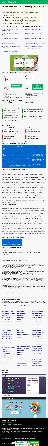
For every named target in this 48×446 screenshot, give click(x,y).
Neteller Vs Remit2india (21, 363)
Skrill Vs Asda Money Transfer (23, 348)
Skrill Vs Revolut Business (7, 364)
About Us (4, 424)
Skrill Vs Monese (20, 328)
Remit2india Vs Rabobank (37, 365)
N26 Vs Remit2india (36, 344)
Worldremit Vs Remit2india (37, 319)
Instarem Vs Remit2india (6, 330)
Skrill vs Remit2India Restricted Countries (11, 41)
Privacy (20, 424)
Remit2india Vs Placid (36, 359)
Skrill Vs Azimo (20, 330)
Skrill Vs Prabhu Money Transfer (23, 346)
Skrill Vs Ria (19, 319)
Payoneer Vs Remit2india (37, 328)
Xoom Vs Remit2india (6, 351)
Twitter (9, 424)
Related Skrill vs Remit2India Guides (33, 48)
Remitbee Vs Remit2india (37, 323)
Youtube (15, 424)
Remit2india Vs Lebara (36, 361)
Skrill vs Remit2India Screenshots (9, 51)
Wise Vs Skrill (4, 323)
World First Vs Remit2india (22, 365)
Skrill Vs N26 (19, 337)
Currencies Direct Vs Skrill (7, 345)
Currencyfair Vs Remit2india (7, 321)
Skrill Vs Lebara (20, 354)
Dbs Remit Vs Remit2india (37, 338)
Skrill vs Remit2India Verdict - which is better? (35, 43)
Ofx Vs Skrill (4, 340)
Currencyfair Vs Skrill (6, 319)
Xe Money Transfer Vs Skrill (7, 311)
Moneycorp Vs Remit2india (22, 361)
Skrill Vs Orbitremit (5, 362)
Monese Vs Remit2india (36, 334)
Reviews (44, 2)
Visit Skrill (16, 86)
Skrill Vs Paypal (20, 323)
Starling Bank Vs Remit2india (38, 332)
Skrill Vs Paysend (20, 311)
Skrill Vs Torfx (19, 356)
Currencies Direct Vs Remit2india (8, 347)
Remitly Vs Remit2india (6, 317)
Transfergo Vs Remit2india (7, 334)
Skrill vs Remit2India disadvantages (10, 38)
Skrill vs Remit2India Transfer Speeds (33, 41)
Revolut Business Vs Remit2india (38, 315)
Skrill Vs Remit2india (21, 342)
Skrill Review (8, 297)
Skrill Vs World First (6, 357)
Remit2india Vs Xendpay (37, 357)
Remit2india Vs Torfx (36, 363)
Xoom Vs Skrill (4, 349)
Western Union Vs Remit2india (8, 338)
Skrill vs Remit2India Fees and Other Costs (34, 38)
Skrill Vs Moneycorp (6, 353)
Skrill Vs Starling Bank (21, 326)
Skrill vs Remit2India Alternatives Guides (33, 46)
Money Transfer (25, 2)
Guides (39, 2)
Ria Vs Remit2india (35, 326)
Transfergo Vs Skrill (6, 332)
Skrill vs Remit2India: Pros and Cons (33, 33)
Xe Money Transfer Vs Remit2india (8, 313)
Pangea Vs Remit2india (36, 321)
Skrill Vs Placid (20, 352)
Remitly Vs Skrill (5, 315)
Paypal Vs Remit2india (36, 330)
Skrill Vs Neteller (5, 355)
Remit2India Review (25, 297)
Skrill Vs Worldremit (21, 313)
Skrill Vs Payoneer (20, 321)
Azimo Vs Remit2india (36, 336)
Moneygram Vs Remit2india (37, 311)
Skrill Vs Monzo (20, 339)
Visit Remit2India (37, 87)
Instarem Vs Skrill (5, 328)
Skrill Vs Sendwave (20, 344)
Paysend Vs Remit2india (37, 317)
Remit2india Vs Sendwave (37, 348)
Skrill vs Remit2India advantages (32, 36)
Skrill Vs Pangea (20, 315)
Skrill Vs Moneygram (6, 359)
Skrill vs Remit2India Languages (9, 43)
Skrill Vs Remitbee (20, 317)
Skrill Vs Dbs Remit (20, 332)
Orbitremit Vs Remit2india (37, 313)
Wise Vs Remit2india (6, 326)
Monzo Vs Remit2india (36, 346)
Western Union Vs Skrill (6, 336)
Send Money (33, 2)
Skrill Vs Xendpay (20, 350)
